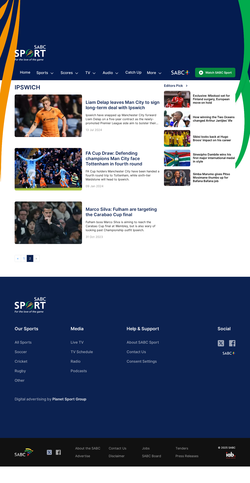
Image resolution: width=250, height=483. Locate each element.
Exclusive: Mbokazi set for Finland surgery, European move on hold (211, 99)
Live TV (77, 342)
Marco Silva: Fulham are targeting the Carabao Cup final (121, 212)
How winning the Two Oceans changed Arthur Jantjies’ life (214, 118)
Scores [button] (67, 73)
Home (25, 72)
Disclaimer (117, 456)
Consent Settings (142, 361)
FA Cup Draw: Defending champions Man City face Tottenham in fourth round (114, 158)
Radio (76, 361)
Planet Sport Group (69, 399)
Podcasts (79, 371)
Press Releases (187, 456)
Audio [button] (108, 73)
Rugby (20, 371)
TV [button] (87, 73)
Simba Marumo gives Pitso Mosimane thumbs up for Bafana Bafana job (211, 177)
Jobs (146, 448)
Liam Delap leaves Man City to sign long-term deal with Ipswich (123, 105)
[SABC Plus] (229, 353)
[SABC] (24, 452)
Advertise (82, 456)
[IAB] (230, 455)
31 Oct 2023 (94, 237)
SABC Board (151, 456)
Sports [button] (42, 73)
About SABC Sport (143, 342)
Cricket (21, 361)
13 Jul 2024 (94, 130)
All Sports (23, 342)
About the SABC (87, 448)
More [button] (151, 73)
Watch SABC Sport (218, 72)
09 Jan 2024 (94, 186)
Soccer (21, 352)
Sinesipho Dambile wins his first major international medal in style (214, 158)
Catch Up (133, 72)
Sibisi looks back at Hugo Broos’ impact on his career (212, 138)
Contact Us (136, 352)
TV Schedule (82, 352)
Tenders (182, 448)
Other (20, 380)
